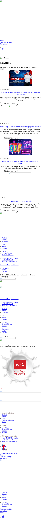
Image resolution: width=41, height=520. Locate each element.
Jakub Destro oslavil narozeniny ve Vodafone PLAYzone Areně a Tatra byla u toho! (20, 93)
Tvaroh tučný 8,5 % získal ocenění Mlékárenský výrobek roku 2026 (20, 127)
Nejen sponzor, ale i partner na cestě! (20, 201)
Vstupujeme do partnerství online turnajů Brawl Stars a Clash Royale (20, 162)
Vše (2, 69)
